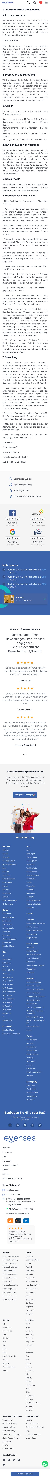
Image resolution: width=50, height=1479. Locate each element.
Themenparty (7, 1420)
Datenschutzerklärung (11, 1165)
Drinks (28, 1296)
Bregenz (29, 1338)
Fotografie (30, 947)
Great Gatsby (31, 1096)
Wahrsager (30, 854)
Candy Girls (31, 1068)
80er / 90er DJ (8, 970)
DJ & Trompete (8, 999)
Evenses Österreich (9, 1260)
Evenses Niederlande (10, 1267)
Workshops (30, 1061)
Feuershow (30, 893)
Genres (5, 1320)
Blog (27, 1431)
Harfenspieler (7, 904)
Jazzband (6, 932)
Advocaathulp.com (9, 1299)
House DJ (6, 974)
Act (28, 846)
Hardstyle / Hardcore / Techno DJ (35, 1012)
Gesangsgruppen (9, 939)
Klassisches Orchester (11, 1034)
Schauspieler (31, 861)
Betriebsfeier (31, 1047)
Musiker (6, 846)
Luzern (28, 1367)
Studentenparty (32, 1289)
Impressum (6, 1161)
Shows (29, 882)
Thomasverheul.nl (9, 1296)
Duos (4, 868)
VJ (3, 1017)
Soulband (6, 935)
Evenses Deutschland (10, 1256)
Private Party (31, 1050)
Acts (28, 850)
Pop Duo (5, 872)
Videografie (31, 969)
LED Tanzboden (32, 927)
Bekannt (30, 978)
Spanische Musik (8, 1356)
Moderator (30, 864)
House (4, 1360)
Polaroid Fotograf (33, 958)
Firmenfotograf (32, 951)
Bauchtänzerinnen (33, 900)
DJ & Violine (7, 995)
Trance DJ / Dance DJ (35, 1007)
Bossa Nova (6, 1327)
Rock (4, 1349)
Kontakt (5, 1170)
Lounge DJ (6, 963)
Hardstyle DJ (7, 977)
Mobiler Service (32, 1054)
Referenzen (7, 1152)
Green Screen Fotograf (35, 965)
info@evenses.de (22, 1213)
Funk (4, 1334)
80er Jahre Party (8, 1431)
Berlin (28, 1324)
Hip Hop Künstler (33, 1000)
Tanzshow (30, 889)
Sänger (5, 854)
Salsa (4, 1352)
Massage (30, 1058)
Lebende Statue (32, 875)
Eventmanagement (33, 1072)
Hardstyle (6, 1363)
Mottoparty (31, 1081)
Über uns (6, 1147)
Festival (29, 1267)
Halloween (30, 1100)
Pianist (5, 886)
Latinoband (6, 942)
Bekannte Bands (32, 1026)
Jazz (4, 1342)
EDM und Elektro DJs (34, 1017)
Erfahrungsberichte (33, 1434)
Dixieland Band (8, 946)
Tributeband (7, 924)
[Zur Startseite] (7, 2)
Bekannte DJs (32, 1004)
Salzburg (29, 1331)
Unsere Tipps (31, 1438)
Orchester (7, 1026)
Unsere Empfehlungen (12, 1416)
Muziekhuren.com (9, 1292)
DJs (4, 952)
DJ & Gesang (7, 988)
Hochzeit (29, 1043)
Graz (27, 1356)
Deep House (7, 1331)
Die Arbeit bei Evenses (34, 1427)
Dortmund (29, 1370)
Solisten (5, 850)
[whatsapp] (18, 1125)
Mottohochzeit (32, 1092)
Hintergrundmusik (9, 864)
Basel (28, 1360)
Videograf (30, 972)
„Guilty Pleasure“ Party (10, 1438)
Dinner (28, 1263)
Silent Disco (7, 1020)
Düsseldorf (30, 1396)
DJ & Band (6, 1009)
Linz (27, 1349)
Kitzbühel (29, 1352)
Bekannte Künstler (33, 982)
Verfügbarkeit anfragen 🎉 (25, 794)
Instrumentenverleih (34, 930)
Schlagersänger (8, 861)
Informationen (32, 1416)
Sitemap (5, 1174)
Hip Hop (5, 1338)
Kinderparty (30, 1278)
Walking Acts (31, 868)
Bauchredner (31, 872)
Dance (4, 1370)
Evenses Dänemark (9, 1278)
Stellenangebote (32, 1423)
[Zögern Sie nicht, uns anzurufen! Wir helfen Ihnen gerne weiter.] (28, 2)
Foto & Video (32, 943)
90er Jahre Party (8, 1427)
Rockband (6, 921)
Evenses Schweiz (9, 1263)
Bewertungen (31, 1040)
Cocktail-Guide (8, 1449)
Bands (5, 910)
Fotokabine (30, 962)
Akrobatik (30, 897)
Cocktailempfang (32, 1260)
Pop (3, 1324)
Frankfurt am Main (33, 1403)
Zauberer (30, 907)
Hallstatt (29, 1345)
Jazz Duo (6, 875)
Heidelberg (30, 1385)
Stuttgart (29, 1399)
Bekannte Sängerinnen (35, 989)
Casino (29, 913)
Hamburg (29, 1406)
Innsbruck (29, 1334)
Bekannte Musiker (33, 993)
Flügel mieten (31, 938)
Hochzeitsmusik (8, 1367)
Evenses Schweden (9, 1274)
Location (30, 1320)
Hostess (29, 1076)
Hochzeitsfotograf (33, 954)
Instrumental (7, 882)
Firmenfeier (30, 1310)
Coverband (6, 914)
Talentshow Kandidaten (35, 996)
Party (28, 1253)
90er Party (30, 1085)
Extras (29, 1036)
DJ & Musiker (7, 981)
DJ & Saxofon (7, 984)
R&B (3, 1345)
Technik (30, 919)
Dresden (29, 1381)
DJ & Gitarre (7, 1002)
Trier (27, 1392)
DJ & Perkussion (8, 992)
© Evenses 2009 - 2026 (12, 1178)
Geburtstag (30, 1271)
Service (29, 1065)
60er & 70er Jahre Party (11, 1434)
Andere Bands (8, 928)
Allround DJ (7, 959)
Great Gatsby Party (9, 1423)
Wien (28, 1327)
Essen (28, 1388)
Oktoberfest (31, 1089)
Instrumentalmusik (9, 900)
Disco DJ (5, 966)
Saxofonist (6, 893)
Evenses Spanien (8, 1289)
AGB (4, 1156)
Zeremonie (30, 1299)
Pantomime (30, 879)
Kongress (29, 1314)
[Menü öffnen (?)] (46, 2)
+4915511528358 (23, 1199)
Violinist (5, 897)
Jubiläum (29, 1274)
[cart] (41, 2)
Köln (27, 1374)
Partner (5, 1253)
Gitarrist (5, 889)
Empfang (29, 1307)
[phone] (25, 1125)
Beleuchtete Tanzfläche (35, 923)
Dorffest (29, 1303)
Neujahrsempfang (32, 1285)
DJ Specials (7, 1006)
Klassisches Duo (8, 879)
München (29, 1410)
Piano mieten (31, 934)
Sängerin (5, 857)
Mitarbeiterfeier (32, 1281)
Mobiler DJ (6, 1013)
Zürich (28, 1363)
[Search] (34, 2)
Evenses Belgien (8, 1271)
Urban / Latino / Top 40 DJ (35, 1021)
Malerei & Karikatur (33, 904)
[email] (10, 1125)
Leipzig (28, 1378)
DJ (3, 956)
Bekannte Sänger (33, 986)
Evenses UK (7, 1281)
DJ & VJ (5, 1445)
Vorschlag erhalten (24, 1474)
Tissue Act (30, 886)
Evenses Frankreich (9, 1285)
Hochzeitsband (8, 917)
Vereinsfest (30, 1292)
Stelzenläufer (31, 857)
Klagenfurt (30, 1342)
